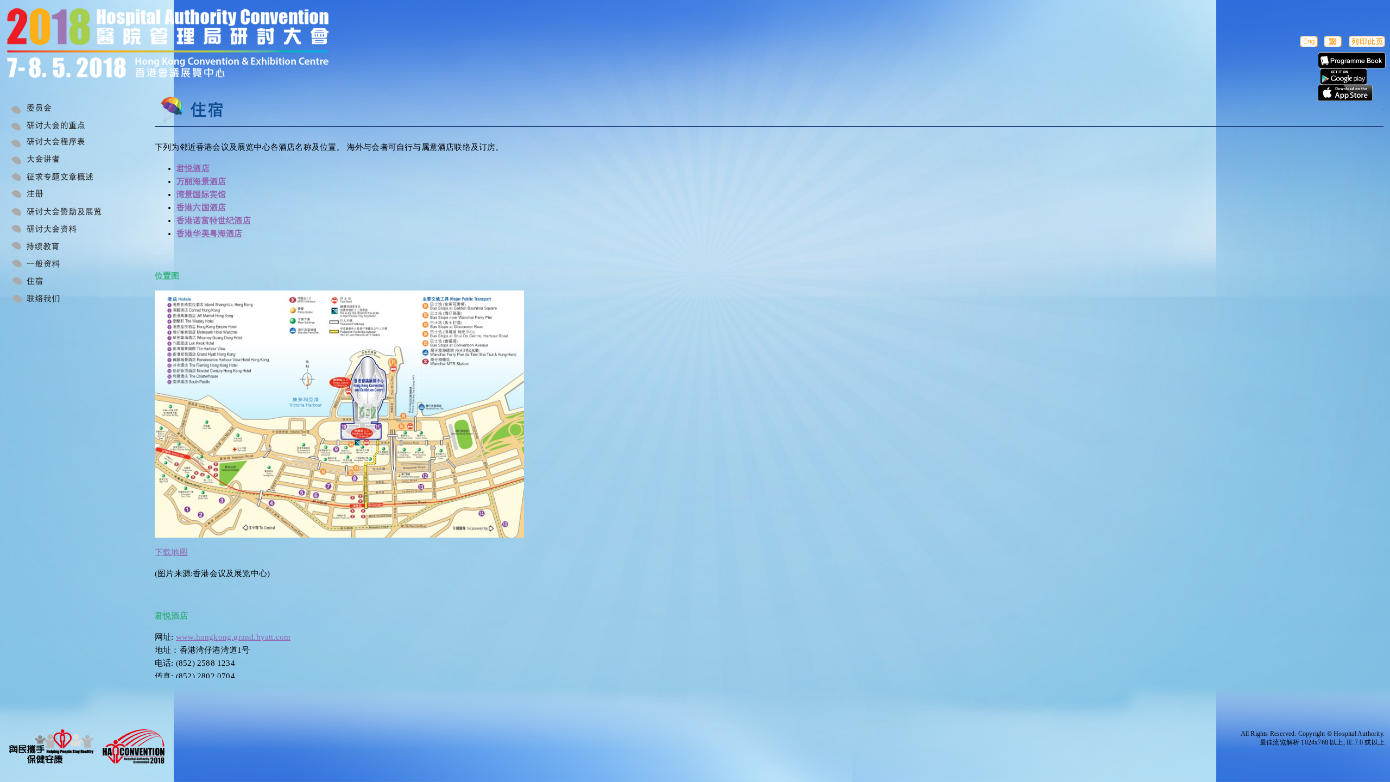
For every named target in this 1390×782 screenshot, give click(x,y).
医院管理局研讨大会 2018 (186, 45)
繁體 (1333, 41)
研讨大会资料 (66, 230)
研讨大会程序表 (66, 143)
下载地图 (171, 552)
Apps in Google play (1343, 76)
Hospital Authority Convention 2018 (133, 746)
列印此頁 (1367, 41)
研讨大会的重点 (66, 126)
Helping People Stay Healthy (51, 746)
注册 (66, 195)
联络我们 (66, 299)
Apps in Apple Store (1345, 93)
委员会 (66, 108)
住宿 (66, 282)
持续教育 (66, 247)
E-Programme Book (1352, 60)
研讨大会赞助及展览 (66, 213)
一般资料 (66, 265)
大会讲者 (66, 160)
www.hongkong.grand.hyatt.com (233, 637)
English (1308, 41)
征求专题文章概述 (66, 178)
